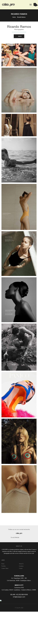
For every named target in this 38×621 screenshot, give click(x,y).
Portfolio (3, 566)
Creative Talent (4, 568)
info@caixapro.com (19, 597)
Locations (21, 566)
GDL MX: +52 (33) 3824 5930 (19, 594)
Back (20, 36)
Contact (21, 568)
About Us (21, 563)
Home (14, 17)
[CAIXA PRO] (8, 4)
